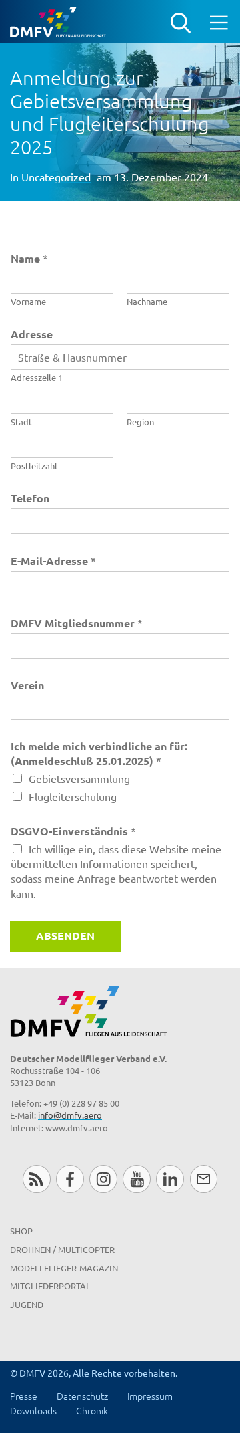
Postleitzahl (34, 466)
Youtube (136, 1178)
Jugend (26, 1304)
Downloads (33, 1410)
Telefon (30, 498)
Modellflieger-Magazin (64, 1267)
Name (29, 258)
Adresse (32, 334)
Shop (21, 1230)
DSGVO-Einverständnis (73, 831)
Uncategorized (56, 176)
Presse (23, 1395)
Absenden (65, 935)
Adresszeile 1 (37, 377)
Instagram (103, 1178)
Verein (27, 685)
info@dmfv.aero (70, 1115)
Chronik (92, 1410)
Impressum (150, 1395)
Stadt (21, 422)
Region (140, 422)
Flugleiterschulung (73, 796)
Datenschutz (82, 1395)
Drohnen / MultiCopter (62, 1249)
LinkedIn (169, 1178)
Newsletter (203, 1178)
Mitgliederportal (50, 1285)
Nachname (147, 301)
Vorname (28, 301)
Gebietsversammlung (79, 778)
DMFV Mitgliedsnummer (77, 623)
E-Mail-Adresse (53, 561)
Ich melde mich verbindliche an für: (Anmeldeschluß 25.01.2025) (99, 754)
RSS (36, 1178)
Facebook (69, 1178)
